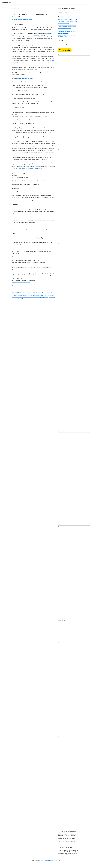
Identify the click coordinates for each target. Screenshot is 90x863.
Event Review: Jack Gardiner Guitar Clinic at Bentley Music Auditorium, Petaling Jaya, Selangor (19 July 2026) (67, 31)
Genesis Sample (40, 860)
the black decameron (22, 298)
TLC (42, 35)
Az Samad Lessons (7, 2)
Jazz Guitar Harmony (40, 292)
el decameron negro (22, 297)
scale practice (51, 297)
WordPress (55, 860)
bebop (22, 295)
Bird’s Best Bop (43, 28)
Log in (59, 860)
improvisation (37, 297)
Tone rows (14, 163)
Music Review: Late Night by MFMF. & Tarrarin (67, 19)
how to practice (30, 297)
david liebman (15, 297)
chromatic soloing (50, 295)
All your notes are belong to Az (26, 78)
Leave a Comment (33, 16)
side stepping (15, 298)
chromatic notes (42, 295)
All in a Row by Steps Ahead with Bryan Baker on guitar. (31, 168)
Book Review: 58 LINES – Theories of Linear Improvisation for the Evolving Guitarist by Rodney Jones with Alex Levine (67, 26)
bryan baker (30, 295)
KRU (13, 35)
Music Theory (47, 292)
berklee (25, 295)
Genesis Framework (48, 860)
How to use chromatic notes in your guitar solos (30, 14)
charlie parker (36, 295)
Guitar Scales (19, 292)
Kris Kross (36, 35)
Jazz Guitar (32, 292)
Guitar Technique (26, 292)
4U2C (50, 33)
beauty (19, 295)
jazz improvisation (44, 297)
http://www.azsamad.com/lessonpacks (21, 282)
